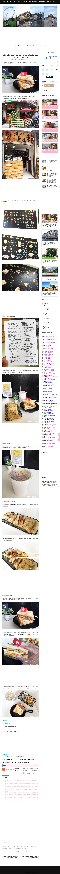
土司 (21, 846)
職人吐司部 (18, 848)
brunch (4, 846)
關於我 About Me (50, 1)
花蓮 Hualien (46, 321)
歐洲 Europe (12, 1)
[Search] (57, 1)
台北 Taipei (46, 309)
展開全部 (43, 303)
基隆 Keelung (46, 313)
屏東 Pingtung (46, 316)
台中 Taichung (46, 308)
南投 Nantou (46, 307)
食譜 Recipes (42, 1)
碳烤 (10, 848)
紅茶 (13, 848)
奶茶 (24, 846)
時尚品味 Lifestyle (33, 1)
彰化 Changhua (46, 317)
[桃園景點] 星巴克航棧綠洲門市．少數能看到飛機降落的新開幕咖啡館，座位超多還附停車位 (21, 792)
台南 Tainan (46, 310)
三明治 (14, 846)
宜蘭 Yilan (45, 314)
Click (59, 437)
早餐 (32, 846)
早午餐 (28, 846)
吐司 (17, 846)
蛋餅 (22, 848)
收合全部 (47, 303)
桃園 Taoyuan (46, 319)
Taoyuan (9, 846)
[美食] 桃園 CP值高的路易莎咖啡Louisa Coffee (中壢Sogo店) (15, 800)
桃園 (35, 846)
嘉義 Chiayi (46, 312)
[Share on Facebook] (24, 851)
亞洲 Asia (25, 1)
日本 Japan (19, 1)
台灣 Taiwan (5, 1)
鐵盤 (26, 848)
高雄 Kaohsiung (47, 322)
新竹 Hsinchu (46, 318)
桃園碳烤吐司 (5, 848)
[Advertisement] (30, 36)
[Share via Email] (26, 851)
